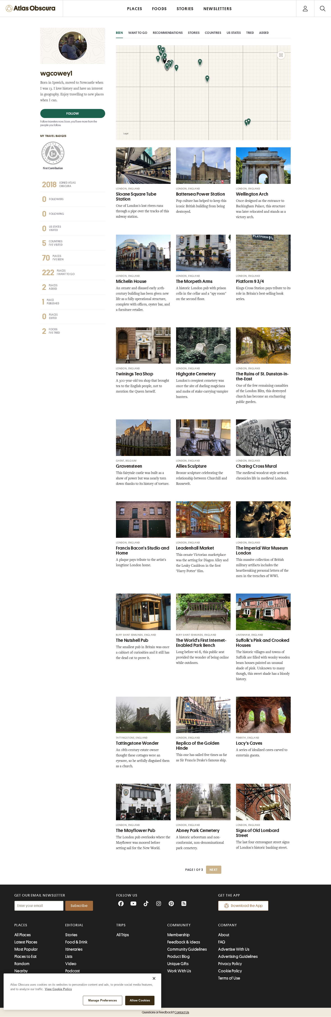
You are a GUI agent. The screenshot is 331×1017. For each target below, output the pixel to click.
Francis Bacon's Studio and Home (142, 550)
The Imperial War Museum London (262, 550)
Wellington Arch (252, 194)
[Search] (322, 8)
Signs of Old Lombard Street (257, 833)
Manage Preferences (102, 1000)
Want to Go (137, 32)
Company (227, 925)
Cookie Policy (230, 971)
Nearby (21, 971)
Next (214, 869)
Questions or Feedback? (165, 1012)
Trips (121, 925)
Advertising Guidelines (238, 956)
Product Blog (178, 956)
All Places (22, 935)
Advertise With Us (233, 949)
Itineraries (73, 949)
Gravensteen (129, 466)
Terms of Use (229, 978)
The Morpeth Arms (194, 281)
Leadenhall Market (195, 548)
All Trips (122, 935)
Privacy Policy (230, 964)
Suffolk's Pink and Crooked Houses (262, 643)
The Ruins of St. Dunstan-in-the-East (262, 376)
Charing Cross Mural (256, 466)
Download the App (247, 906)
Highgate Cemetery (196, 374)
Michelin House (131, 281)
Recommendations (168, 32)
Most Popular (26, 949)
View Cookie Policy (58, 989)
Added (264, 32)
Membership (178, 935)
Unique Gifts (177, 964)
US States (234, 32)
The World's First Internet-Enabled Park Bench (201, 643)
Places (20, 925)
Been (119, 32)
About (223, 935)
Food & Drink (76, 942)
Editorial (74, 925)
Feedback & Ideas (183, 942)
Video (70, 964)
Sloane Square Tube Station (136, 196)
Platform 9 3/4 (250, 281)
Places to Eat (25, 956)
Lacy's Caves (249, 743)
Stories (194, 32)
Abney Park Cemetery (198, 830)
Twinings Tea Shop (134, 374)
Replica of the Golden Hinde (198, 746)
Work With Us (179, 971)
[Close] (154, 978)
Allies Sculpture (191, 466)
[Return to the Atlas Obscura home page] (31, 8)
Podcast (72, 971)
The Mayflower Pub (135, 830)
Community (179, 925)
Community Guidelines (187, 949)
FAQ (221, 942)
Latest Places (25, 942)
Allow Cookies (140, 1000)
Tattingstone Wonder (137, 743)
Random (22, 964)
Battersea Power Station (200, 194)
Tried (250, 32)
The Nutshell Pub (132, 640)
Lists (68, 956)
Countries (213, 32)
